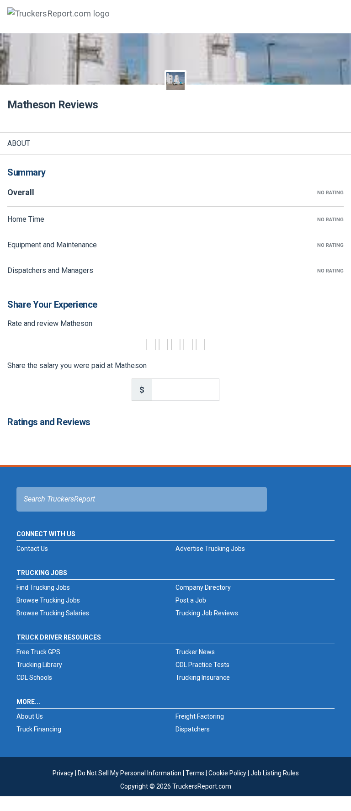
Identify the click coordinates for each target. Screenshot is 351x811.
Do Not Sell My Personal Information (129, 773)
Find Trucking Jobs (43, 587)
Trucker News (195, 652)
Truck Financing (38, 729)
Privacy (63, 773)
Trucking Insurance (203, 677)
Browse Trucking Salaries (52, 613)
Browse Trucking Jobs (48, 600)
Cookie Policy (227, 773)
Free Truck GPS (38, 652)
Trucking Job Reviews (207, 613)
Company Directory (203, 587)
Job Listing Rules (274, 773)
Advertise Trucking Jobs (210, 548)
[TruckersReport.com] (58, 20)
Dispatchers (193, 729)
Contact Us (32, 548)
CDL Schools (34, 677)
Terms (195, 773)
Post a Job (191, 600)
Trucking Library (39, 664)
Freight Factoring (200, 716)
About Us (29, 716)
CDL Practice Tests (202, 664)
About (18, 143)
